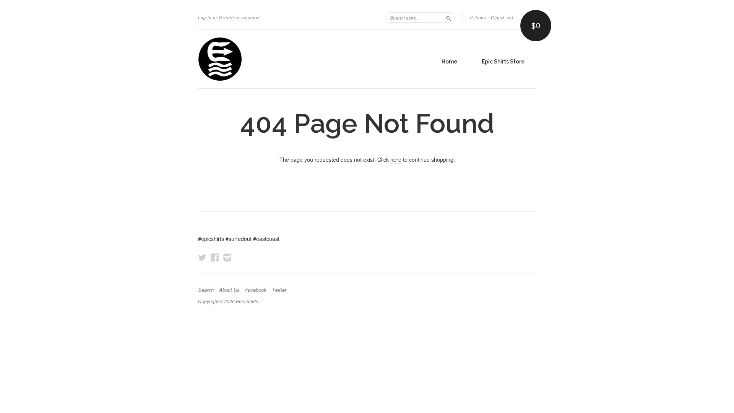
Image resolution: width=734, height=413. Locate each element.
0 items (478, 17)
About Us (229, 290)
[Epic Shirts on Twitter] (202, 257)
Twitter (279, 290)
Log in (204, 17)
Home (449, 62)
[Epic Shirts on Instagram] (227, 257)
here (395, 159)
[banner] (268, 59)
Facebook (255, 290)
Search (206, 290)
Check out (502, 17)
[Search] (448, 17)
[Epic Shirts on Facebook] (215, 257)
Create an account (239, 17)
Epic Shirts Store (503, 62)
